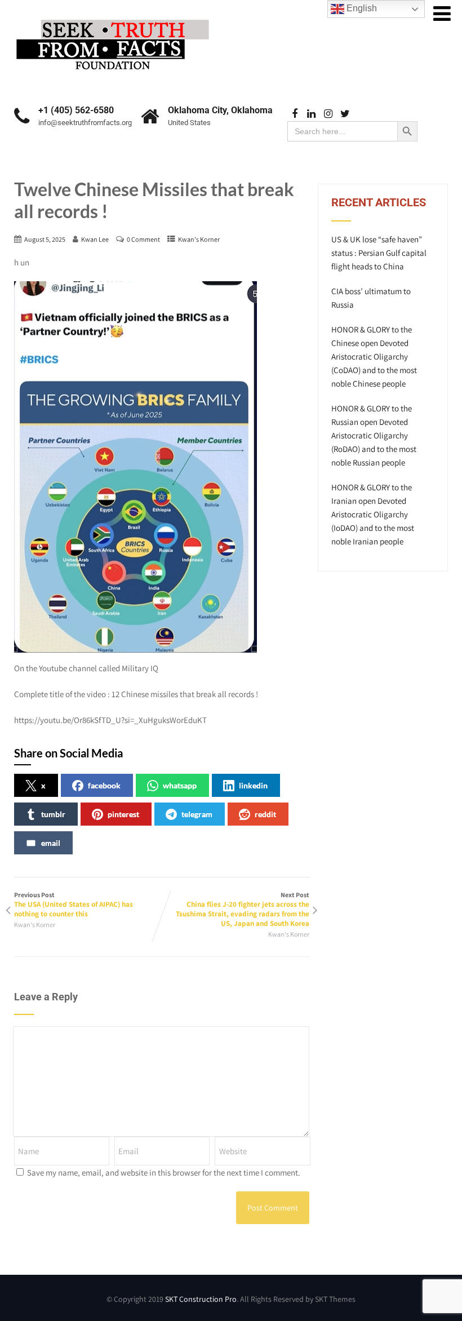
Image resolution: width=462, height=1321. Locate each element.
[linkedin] (311, 114)
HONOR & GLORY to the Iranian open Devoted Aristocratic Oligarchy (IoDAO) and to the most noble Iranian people (372, 514)
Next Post (242, 909)
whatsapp (180, 785)
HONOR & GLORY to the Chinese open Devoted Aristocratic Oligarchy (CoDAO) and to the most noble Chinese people (374, 356)
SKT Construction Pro (201, 1299)
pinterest (123, 814)
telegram (196, 814)
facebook (104, 785)
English (360, 8)
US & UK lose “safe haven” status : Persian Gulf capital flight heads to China (379, 253)
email (50, 843)
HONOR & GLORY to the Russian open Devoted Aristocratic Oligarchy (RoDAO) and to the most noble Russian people (373, 435)
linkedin (253, 785)
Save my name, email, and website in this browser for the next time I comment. (163, 1172)
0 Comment (143, 239)
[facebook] (294, 114)
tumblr (53, 814)
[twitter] (345, 114)
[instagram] (328, 114)
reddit (265, 814)
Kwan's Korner (199, 239)
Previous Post (73, 904)
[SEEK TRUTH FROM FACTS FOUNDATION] (112, 16)
